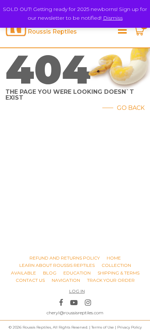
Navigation (66, 280)
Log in (77, 291)
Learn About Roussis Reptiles (57, 265)
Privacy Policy (129, 327)
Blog (49, 273)
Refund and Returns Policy (64, 258)
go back (131, 107)
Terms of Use (102, 327)
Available (23, 273)
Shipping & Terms (118, 273)
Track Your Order (111, 280)
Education (77, 273)
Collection (116, 265)
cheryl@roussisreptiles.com (75, 312)
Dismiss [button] (113, 18)
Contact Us (30, 280)
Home (114, 258)
